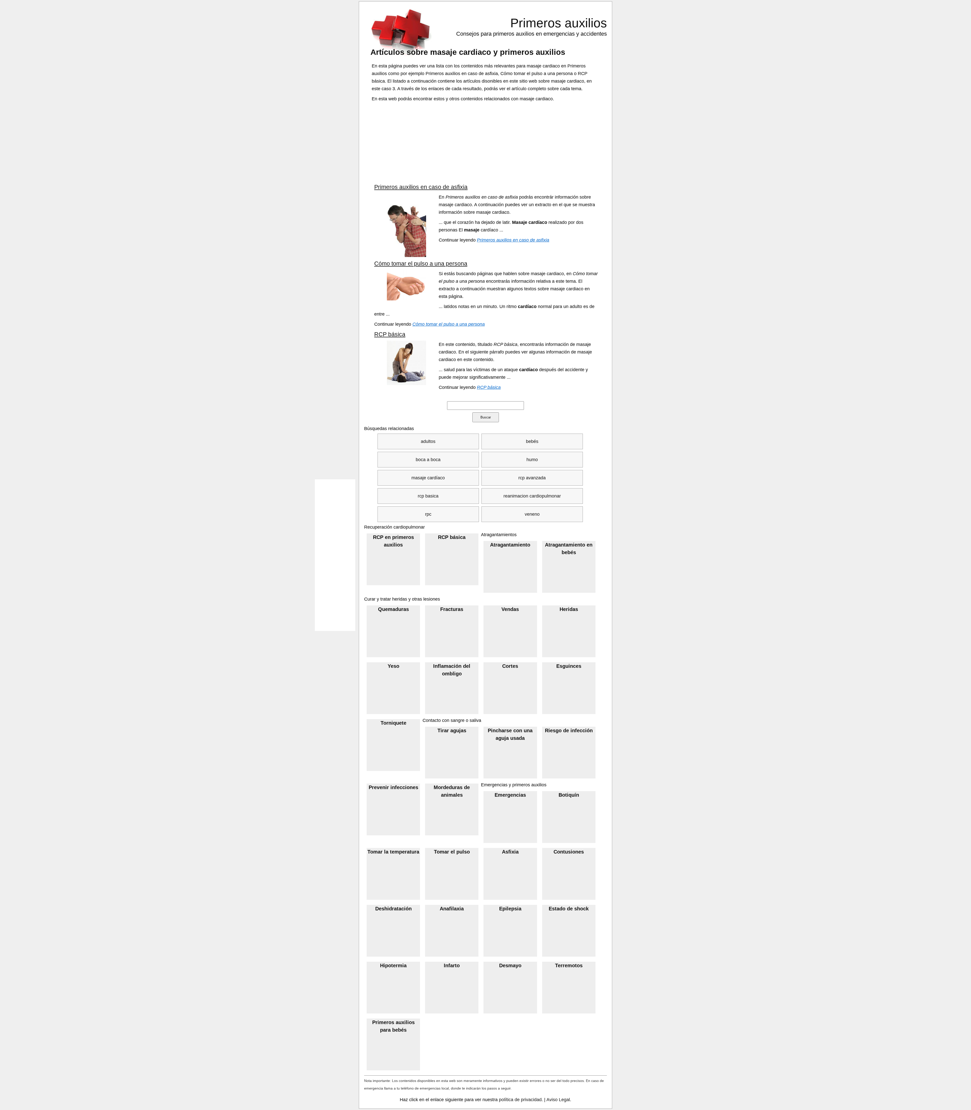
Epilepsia (510, 908)
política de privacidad (520, 1099)
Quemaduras (393, 609)
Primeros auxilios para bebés (393, 1026)
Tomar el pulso (452, 852)
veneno (532, 514)
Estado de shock (569, 908)
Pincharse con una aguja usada (510, 734)
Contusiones (569, 852)
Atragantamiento (510, 545)
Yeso (393, 666)
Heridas (569, 609)
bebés (532, 441)
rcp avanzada (532, 477)
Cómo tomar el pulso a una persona (420, 263)
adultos (428, 441)
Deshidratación (393, 908)
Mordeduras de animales (452, 791)
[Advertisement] (486, 143)
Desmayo (510, 965)
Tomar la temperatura (393, 852)
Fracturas (451, 609)
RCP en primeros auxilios (393, 541)
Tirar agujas (451, 730)
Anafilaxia (452, 908)
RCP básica (389, 334)
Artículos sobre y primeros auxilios (467, 52)
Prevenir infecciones (393, 787)
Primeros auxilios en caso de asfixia (421, 187)
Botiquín (569, 795)
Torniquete (393, 723)
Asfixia (510, 852)
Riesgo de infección (569, 730)
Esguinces (568, 666)
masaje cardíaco (428, 477)
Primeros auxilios (558, 23)
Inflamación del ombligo (451, 669)
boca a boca (428, 459)
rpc (428, 514)
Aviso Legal (558, 1099)
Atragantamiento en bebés (568, 548)
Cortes (510, 666)
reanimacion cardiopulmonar (532, 496)
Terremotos (569, 965)
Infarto (452, 965)
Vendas (510, 609)
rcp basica (428, 496)
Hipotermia (393, 965)
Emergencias (510, 795)
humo (532, 459)
